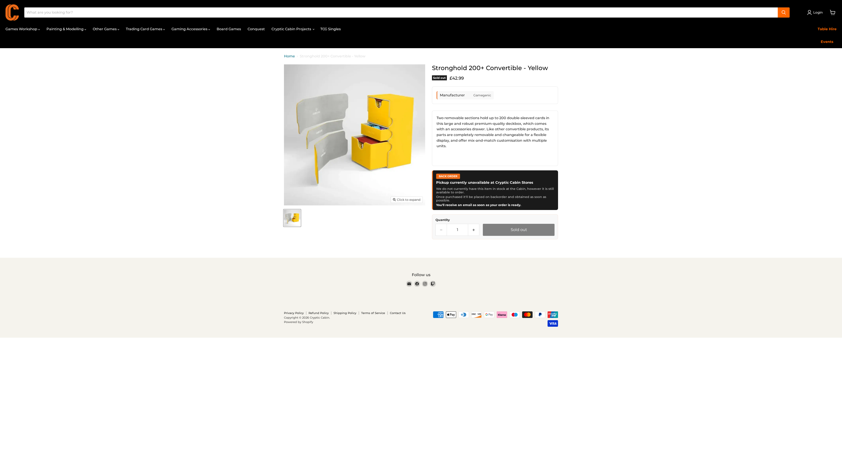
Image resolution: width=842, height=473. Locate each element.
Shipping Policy (345, 313)
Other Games (105, 29)
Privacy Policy (294, 313)
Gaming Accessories (189, 29)
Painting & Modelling (65, 29)
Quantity (442, 220)
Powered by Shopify (298, 322)
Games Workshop (21, 29)
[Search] (784, 12)
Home (289, 56)
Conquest (256, 29)
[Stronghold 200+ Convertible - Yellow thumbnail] (292, 218)
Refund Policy (319, 313)
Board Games (229, 29)
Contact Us (398, 313)
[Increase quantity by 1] (473, 230)
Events (827, 42)
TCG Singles (330, 29)
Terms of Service (373, 313)
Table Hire (827, 29)
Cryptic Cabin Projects (291, 29)
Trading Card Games (144, 29)
